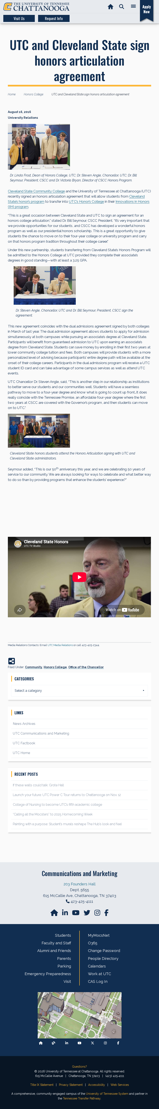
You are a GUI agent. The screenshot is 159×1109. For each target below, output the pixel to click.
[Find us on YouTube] (76, 914)
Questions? (79, 1066)
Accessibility (96, 1084)
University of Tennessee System (107, 1093)
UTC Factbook (24, 743)
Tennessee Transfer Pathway (81, 1098)
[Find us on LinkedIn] (65, 914)
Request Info (54, 18)
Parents (64, 958)
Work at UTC (99, 974)
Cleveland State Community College (36, 191)
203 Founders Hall (79, 884)
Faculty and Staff (56, 943)
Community (33, 667)
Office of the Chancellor (86, 667)
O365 (92, 943)
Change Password (104, 950)
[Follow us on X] (92, 1043)
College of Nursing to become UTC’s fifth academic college (57, 805)
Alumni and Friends (54, 950)
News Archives (24, 724)
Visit (67, 981)
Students (63, 935)
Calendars (97, 966)
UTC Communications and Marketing (41, 733)
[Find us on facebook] (106, 914)
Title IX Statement (41, 1084)
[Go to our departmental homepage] (55, 914)
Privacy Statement (71, 1084)
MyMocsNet (99, 935)
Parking (64, 966)
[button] (122, 7)
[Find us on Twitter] (87, 914)
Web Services (120, 1084)
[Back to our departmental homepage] (41, 1043)
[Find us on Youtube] (79, 1043)
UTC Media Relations (60, 645)
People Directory (103, 958)
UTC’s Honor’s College (86, 201)
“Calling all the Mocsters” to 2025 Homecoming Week (53, 814)
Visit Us (19, 18)
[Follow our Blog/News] (53, 1043)
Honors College (55, 667)
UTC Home (21, 753)
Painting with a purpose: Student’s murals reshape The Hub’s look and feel (67, 824)
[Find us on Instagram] (97, 914)
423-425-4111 (82, 901)
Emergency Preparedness (48, 974)
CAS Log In (97, 981)
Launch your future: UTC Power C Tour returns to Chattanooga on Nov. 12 (67, 795)
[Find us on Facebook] (118, 1043)
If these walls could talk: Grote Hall (38, 785)
